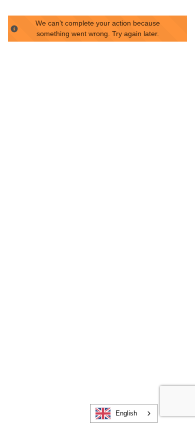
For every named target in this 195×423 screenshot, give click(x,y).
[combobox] (124, 413)
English (126, 413)
